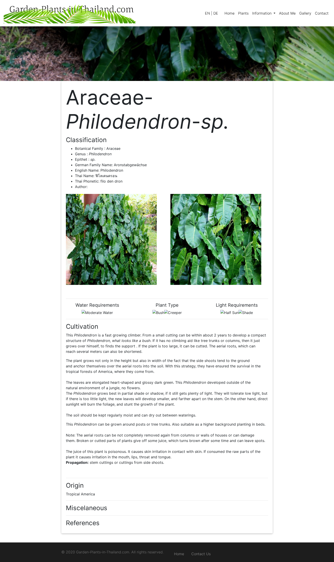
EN (207, 13)
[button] (263, 13)
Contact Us (201, 554)
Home (179, 554)
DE (215, 13)
